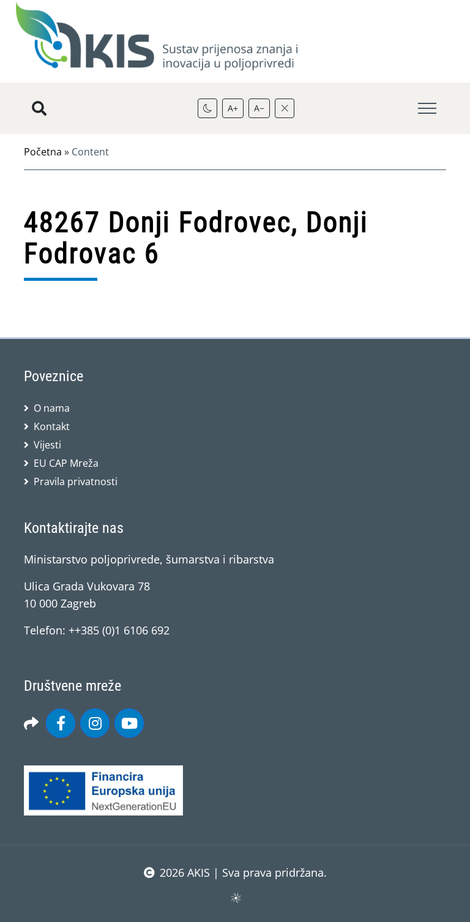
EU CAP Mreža (66, 463)
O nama (52, 408)
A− (259, 108)
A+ (233, 108)
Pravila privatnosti (76, 481)
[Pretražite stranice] (39, 108)
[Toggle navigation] (427, 108)
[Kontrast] (207, 108)
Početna (43, 151)
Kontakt (52, 426)
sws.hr (235, 897)
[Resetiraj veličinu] (284, 108)
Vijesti (47, 445)
